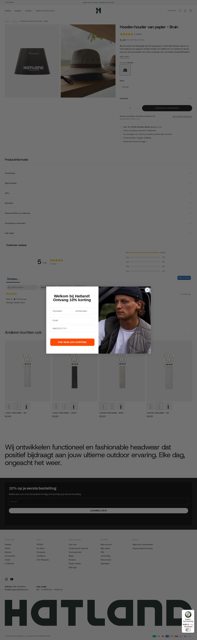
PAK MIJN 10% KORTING (72, 342)
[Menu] (192, 611)
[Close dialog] (147, 290)
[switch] (188, 629)
